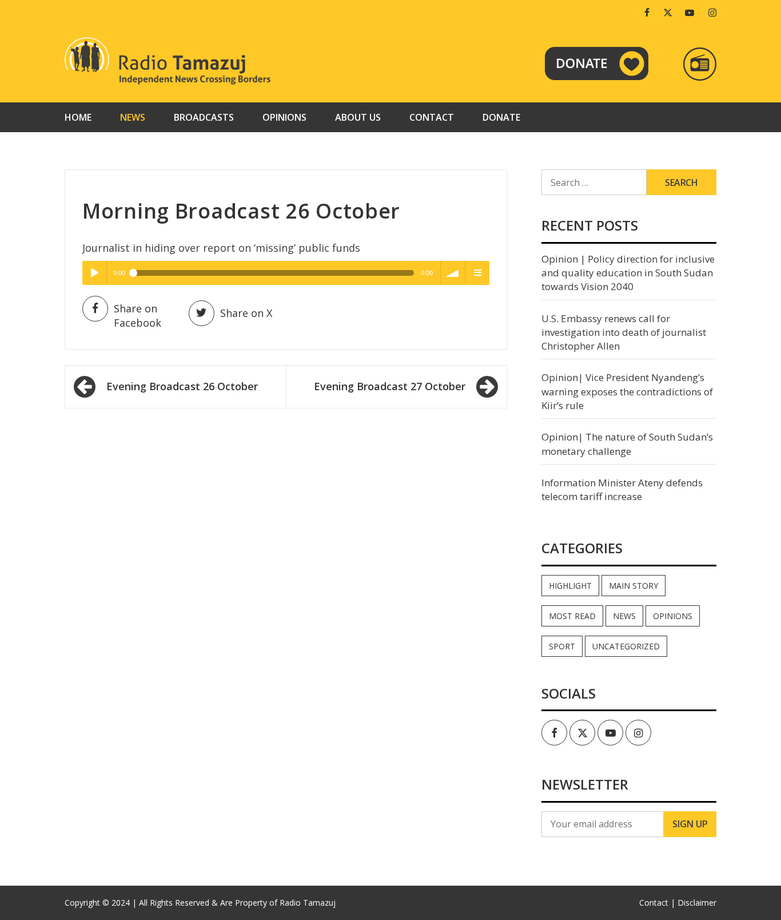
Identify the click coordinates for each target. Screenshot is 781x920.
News (132, 117)
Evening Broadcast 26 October (182, 386)
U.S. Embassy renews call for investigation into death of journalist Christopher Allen (623, 332)
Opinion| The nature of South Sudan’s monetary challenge (627, 443)
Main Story (633, 585)
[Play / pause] (94, 273)
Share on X (246, 313)
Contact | (657, 902)
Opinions (284, 117)
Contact (431, 117)
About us (358, 117)
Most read (572, 615)
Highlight (570, 585)
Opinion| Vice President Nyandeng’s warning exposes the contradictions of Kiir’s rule (627, 391)
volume (453, 273)
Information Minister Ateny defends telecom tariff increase (622, 489)
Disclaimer (697, 902)
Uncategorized (626, 646)
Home (78, 117)
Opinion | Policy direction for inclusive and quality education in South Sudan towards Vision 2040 (628, 273)
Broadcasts (204, 117)
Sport (562, 646)
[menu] (477, 273)
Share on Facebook (137, 316)
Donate (501, 117)
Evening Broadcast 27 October (389, 386)
